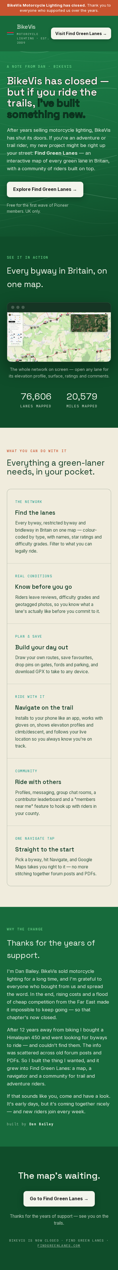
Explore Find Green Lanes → (45, 189)
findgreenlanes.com (59, 1246)
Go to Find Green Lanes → (59, 1198)
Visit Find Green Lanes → (81, 33)
